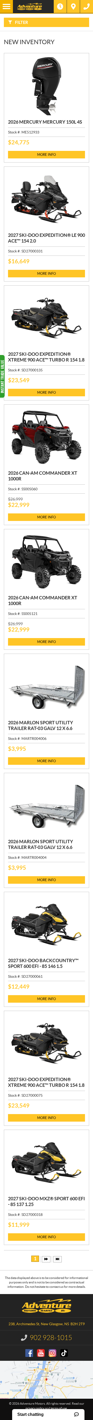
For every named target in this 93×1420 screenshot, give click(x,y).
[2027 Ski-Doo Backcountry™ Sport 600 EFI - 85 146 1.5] (46, 925)
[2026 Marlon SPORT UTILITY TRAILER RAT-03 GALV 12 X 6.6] (46, 687)
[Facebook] (29, 1353)
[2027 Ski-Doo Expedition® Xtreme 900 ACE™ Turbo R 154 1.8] (46, 318)
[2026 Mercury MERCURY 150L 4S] (46, 86)
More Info (46, 155)
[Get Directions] (73, 6)
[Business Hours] (60, 6)
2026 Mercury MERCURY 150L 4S (45, 122)
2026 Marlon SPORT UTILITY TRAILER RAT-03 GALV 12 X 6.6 (40, 725)
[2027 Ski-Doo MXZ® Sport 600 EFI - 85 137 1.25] (46, 1163)
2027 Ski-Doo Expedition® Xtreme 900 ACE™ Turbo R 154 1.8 (46, 357)
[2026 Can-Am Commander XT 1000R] (46, 437)
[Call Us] (86, 6)
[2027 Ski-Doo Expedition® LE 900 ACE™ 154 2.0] (46, 200)
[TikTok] (64, 1353)
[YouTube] (41, 1353)
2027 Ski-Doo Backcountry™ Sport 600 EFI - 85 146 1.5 (43, 963)
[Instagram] (52, 1353)
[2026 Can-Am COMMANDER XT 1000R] (46, 562)
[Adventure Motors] (33, 6)
